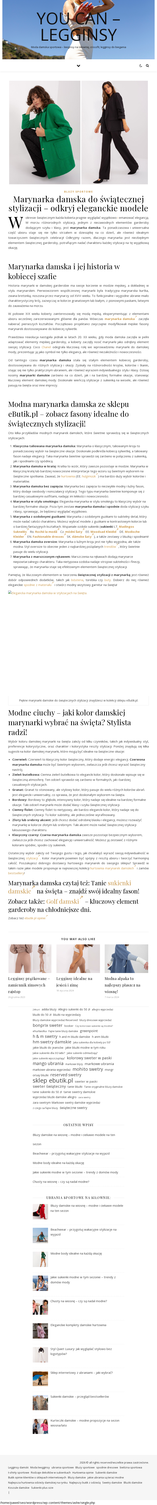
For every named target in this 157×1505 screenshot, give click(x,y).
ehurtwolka (40, 1031)
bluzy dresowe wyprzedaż (96, 1020)
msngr (109, 1070)
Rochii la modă (46, 532)
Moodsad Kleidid (103, 532)
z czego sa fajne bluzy (45, 1108)
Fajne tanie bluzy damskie (63, 1031)
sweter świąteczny (49, 1086)
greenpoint (89, 1030)
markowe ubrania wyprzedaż (52, 1070)
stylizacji (32, 858)
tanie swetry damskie (79, 1092)
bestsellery (16, 873)
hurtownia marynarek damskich (112, 868)
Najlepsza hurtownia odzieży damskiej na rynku (38, 1482)
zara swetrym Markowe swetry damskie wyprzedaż (66, 1102)
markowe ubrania (99, 1063)
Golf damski (62, 901)
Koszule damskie (18, 1487)
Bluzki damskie (133, 1482)
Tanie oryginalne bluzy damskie (103, 1087)
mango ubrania (48, 1063)
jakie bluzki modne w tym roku (85, 1047)
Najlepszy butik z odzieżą (85, 1482)
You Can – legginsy (78, 26)
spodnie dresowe (107, 1467)
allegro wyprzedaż (102, 1009)
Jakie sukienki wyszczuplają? (49, 1058)
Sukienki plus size (42, 1487)
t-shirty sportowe (18, 1472)
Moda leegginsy (40, 1467)
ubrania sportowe (63, 1467)
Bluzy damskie (77, 1477)
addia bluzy (49, 1009)
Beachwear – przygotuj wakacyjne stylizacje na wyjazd (71, 1153)
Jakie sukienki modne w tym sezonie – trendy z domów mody (75, 1172)
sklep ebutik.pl (53, 1080)
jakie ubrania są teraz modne (105, 1477)
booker (68, 1026)
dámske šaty (82, 536)
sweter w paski (86, 1081)
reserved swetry (65, 1074)
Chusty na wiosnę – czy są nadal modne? (61, 1182)
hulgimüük (89, 476)
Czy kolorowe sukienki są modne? (94, 1025)
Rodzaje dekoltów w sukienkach (51, 1472)
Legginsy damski (18, 1467)
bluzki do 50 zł (42, 1015)
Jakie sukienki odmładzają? (82, 1053)
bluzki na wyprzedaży (67, 1015)
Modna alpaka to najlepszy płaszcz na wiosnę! (122, 985)
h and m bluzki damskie (74, 1037)
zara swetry (84, 1097)
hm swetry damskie (52, 1041)
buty (107, 580)
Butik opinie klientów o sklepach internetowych (37, 1477)
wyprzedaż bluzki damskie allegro (54, 1097)
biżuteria (77, 580)
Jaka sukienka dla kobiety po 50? (92, 1042)
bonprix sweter (48, 1025)
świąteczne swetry (73, 1107)
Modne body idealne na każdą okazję (58, 1163)
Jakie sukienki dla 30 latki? (49, 1053)
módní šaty (73, 532)
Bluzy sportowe (78, 191)
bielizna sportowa (131, 1467)
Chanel (46, 347)
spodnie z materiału (38, 585)
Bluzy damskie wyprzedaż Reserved (55, 1020)
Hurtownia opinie (83, 1472)
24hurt (36, 1009)
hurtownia (68, 476)
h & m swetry (45, 1036)
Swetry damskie (112, 1482)
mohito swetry (88, 1069)
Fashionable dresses (48, 536)
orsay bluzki (40, 1075)
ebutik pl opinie (35, 918)
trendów (110, 546)
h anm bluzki (100, 1037)
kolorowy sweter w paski (89, 1057)
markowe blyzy (74, 1064)
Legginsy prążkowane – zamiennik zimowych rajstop (29, 985)
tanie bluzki (75, 1087)
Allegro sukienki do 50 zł (74, 1009)
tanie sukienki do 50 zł (47, 1092)
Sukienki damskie (106, 1472)
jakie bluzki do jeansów (48, 1047)
